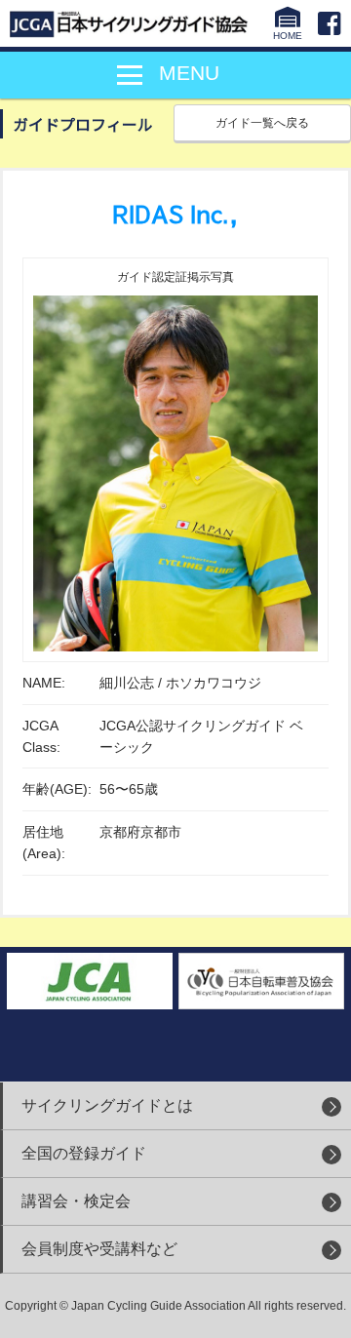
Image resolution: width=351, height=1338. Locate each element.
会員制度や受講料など (99, 1248)
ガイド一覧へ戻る (262, 123)
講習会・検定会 (76, 1201)
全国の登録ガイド (83, 1153)
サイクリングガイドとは (107, 1105)
